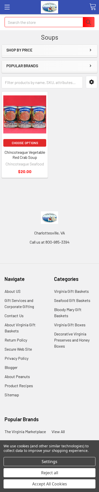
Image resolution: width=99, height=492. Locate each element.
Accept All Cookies (49, 484)
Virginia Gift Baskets (71, 291)
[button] (91, 82)
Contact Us (14, 315)
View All (58, 431)
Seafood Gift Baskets (72, 300)
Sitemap (12, 394)
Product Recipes (19, 385)
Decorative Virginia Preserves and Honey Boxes (72, 339)
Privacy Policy (16, 358)
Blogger (11, 367)
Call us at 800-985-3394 (50, 242)
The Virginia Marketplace (25, 431)
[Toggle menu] (7, 7)
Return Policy (16, 339)
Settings (49, 461)
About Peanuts (17, 376)
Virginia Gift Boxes (70, 324)
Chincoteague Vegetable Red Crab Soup (25, 155)
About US (13, 291)
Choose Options (25, 143)
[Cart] (92, 7)
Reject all (49, 473)
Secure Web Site (18, 349)
